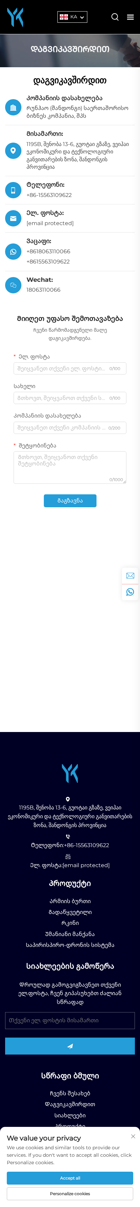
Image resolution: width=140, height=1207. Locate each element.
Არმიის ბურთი (70, 901)
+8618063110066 (48, 251)
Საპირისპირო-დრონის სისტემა (70, 945)
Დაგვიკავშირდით (70, 1104)
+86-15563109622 (49, 195)
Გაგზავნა (70, 500)
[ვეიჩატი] (130, 592)
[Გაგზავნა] (70, 1046)
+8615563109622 (48, 261)
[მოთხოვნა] (130, 576)
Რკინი (70, 923)
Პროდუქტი (70, 1126)
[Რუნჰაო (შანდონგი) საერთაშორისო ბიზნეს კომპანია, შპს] (15, 16)
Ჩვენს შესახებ (70, 1093)
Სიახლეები (70, 1115)
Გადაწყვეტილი (70, 912)
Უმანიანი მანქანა (70, 934)
